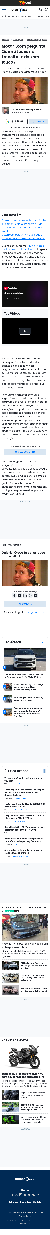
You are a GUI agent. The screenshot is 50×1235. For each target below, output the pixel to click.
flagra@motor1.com (34, 612)
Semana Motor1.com (22, 856)
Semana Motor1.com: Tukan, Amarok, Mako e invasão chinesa (23, 851)
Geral (15, 844)
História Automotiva (24, 784)
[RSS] (38, 1194)
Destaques (26, 16)
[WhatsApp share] (30, 595)
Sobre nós (13, 1202)
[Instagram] (29, 1194)
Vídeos (39, 16)
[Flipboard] (20, 1194)
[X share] (19, 595)
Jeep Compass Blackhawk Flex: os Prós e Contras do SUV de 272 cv (24, 817)
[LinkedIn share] (25, 595)
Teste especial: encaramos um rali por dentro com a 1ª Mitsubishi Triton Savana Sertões (24, 792)
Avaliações (20, 821)
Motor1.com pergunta (37, 40)
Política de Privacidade (16, 1212)
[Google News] (25, 1194)
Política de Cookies (35, 1212)
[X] (16, 1194)
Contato (37, 1202)
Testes (15, 16)
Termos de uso (25, 1216)
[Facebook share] (14, 595)
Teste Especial (21, 798)
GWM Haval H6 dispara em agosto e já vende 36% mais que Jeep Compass (23, 840)
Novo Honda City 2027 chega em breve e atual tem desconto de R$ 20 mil (24, 828)
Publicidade (25, 1202)
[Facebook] (12, 1194)
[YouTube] (33, 1194)
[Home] (18, 9)
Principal (5, 40)
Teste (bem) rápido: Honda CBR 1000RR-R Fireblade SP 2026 (24, 805)
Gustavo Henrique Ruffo (29, 109)
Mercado (19, 833)
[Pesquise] (40, 9)
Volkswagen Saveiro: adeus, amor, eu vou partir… (23, 779)
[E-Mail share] (35, 595)
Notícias (6, 16)
